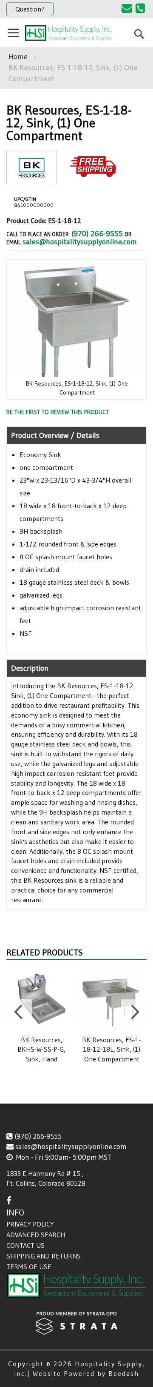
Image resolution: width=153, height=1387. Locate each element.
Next (134, 1012)
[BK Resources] (31, 177)
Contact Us (25, 1245)
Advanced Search (35, 1234)
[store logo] (69, 33)
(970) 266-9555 (97, 233)
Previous (19, 1012)
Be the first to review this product (57, 412)
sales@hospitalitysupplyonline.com (80, 241)
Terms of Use (28, 1266)
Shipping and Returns (43, 1256)
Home (18, 56)
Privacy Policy (30, 1224)
